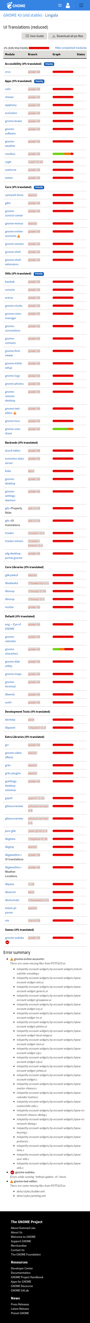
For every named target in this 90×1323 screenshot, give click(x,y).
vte (7, 920)
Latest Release (20, 1309)
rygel (8, 162)
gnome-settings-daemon (10, 495)
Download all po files (69, 36)
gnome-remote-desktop (10, 396)
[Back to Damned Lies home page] (16, 5)
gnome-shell (13, 252)
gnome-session (14, 244)
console (10, 290)
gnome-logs (12, 376)
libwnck (10, 694)
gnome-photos (14, 384)
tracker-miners (14, 541)
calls (8, 89)
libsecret (10, 892)
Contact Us (17, 1250)
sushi (8, 702)
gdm (8, 203)
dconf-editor (13, 450)
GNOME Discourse (22, 1286)
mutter (9, 607)
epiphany (11, 105)
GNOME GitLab (20, 1290)
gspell (9, 798)
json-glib (10, 831)
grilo (8, 765)
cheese (9, 97)
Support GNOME (21, 1241)
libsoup (9, 591)
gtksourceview (14, 806)
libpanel (10, 727)
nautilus (10, 154)
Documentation (21, 1273)
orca (7, 72)
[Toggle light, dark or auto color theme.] (61, 5)
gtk (7, 508)
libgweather (13, 855)
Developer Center (22, 1268)
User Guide (37, 36)
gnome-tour (12, 421)
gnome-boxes (13, 121)
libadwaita (11, 583)
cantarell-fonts (14, 195)
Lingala (51, 15)
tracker (9, 533)
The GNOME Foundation (26, 1254)
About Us (16, 1232)
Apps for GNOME (21, 1281)
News (15, 1298)
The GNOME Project (26, 1222)
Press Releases (20, 1304)
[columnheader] (14, 54)
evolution (11, 113)
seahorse (10, 170)
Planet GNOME (20, 1313)
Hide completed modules (71, 48)
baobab (10, 282)
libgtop (9, 847)
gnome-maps (13, 674)
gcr (7, 745)
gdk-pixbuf (11, 575)
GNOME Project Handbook (27, 1277)
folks (8, 471)
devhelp (10, 719)
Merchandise (19, 1245)
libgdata (10, 839)
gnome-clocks (13, 306)
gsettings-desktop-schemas (11, 785)
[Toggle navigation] (81, 5)
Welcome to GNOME (23, 1237)
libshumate (12, 900)
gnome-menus (14, 223)
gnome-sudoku (14, 938)
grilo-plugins (13, 773)
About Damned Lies (23, 1228)
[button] (68, 5)
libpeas (9, 884)
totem (9, 178)
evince (9, 298)
